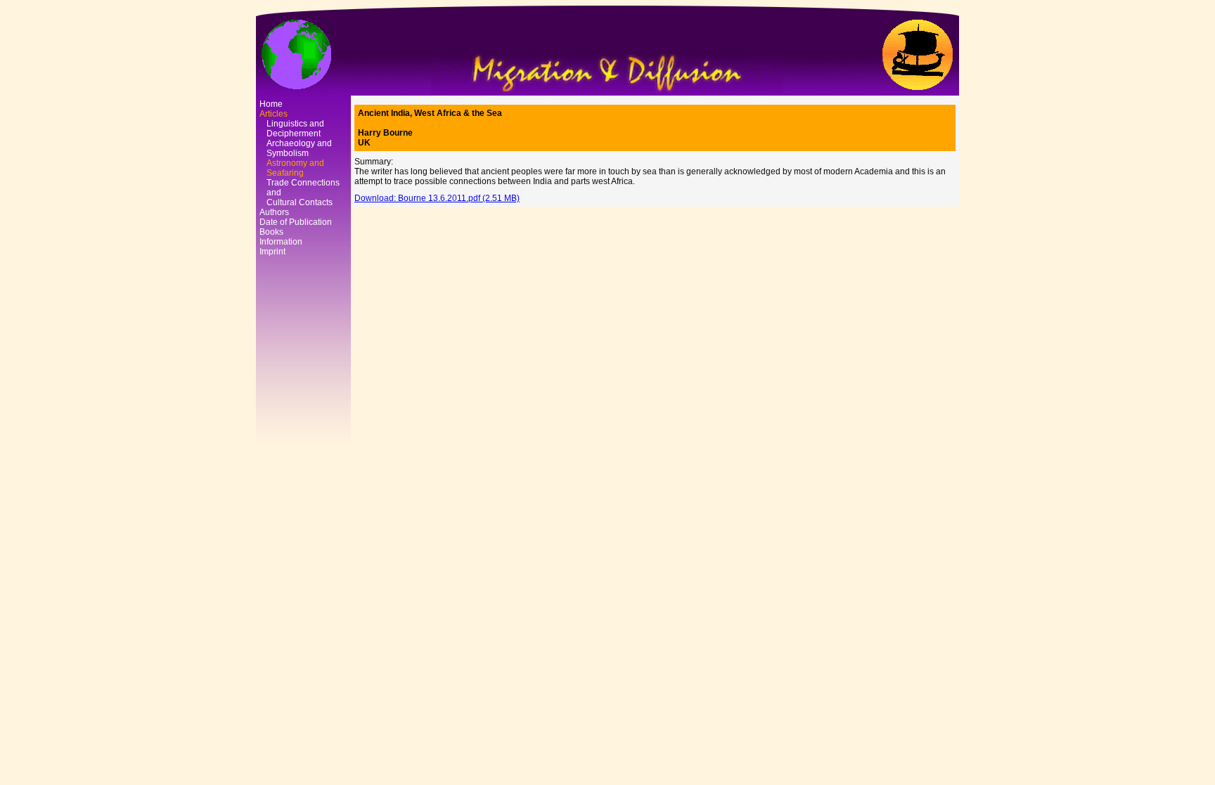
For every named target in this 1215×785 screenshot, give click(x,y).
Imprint (272, 252)
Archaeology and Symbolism (299, 148)
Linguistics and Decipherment (295, 128)
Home (271, 104)
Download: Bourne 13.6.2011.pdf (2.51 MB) (437, 198)
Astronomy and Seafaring (295, 168)
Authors (274, 212)
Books (271, 232)
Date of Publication (295, 222)
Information (280, 242)
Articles (273, 114)
